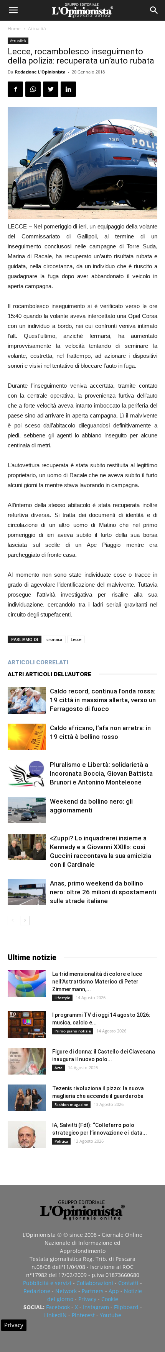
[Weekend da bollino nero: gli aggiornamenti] (27, 810)
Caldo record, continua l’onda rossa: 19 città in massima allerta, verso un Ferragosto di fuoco (103, 700)
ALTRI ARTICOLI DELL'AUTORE (49, 674)
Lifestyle (62, 997)
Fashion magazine (71, 1104)
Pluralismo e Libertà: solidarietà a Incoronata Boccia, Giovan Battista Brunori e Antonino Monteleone (101, 773)
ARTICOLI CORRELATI (38, 662)
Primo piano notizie (72, 1031)
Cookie (109, 1299)
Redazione (36, 1291)
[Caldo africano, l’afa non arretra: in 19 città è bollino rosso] (27, 737)
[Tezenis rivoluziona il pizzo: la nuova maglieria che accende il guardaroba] (27, 1098)
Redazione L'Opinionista (40, 72)
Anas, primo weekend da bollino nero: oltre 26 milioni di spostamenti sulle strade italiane (103, 892)
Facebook (58, 1307)
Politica (61, 1141)
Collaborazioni (94, 1283)
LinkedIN (55, 1315)
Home (14, 28)
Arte (58, 1067)
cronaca (54, 639)
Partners (93, 1291)
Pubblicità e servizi (47, 1283)
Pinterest (83, 1315)
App (114, 1291)
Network (66, 1291)
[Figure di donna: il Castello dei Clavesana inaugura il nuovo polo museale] (27, 1061)
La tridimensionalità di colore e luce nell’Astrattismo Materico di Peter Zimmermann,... (97, 981)
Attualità (37, 28)
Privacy (87, 1299)
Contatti (128, 1283)
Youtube (110, 1315)
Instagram (96, 1307)
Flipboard (126, 1307)
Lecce (76, 639)
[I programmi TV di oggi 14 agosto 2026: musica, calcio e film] (27, 1024)
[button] (154, 10)
